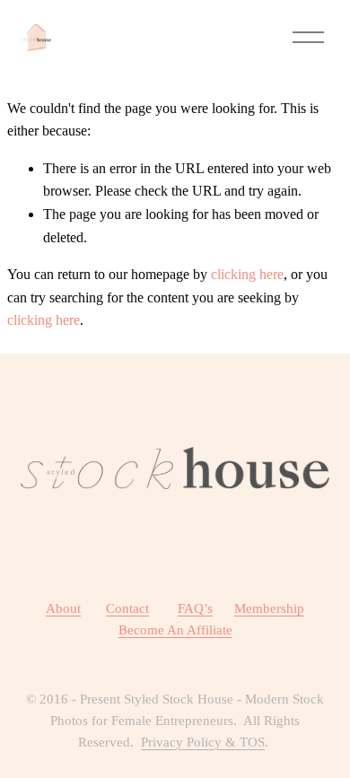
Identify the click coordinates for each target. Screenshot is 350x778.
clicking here (247, 274)
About (63, 608)
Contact (127, 608)
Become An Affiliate (175, 630)
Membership (269, 608)
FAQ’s (195, 608)
